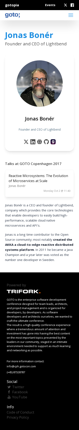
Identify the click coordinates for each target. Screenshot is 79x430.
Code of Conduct (20, 412)
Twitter (18, 386)
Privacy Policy (18, 417)
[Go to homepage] (12, 15)
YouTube (19, 397)
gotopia (12, 5)
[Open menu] (71, 15)
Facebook (20, 391)
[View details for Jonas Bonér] (53, 141)
